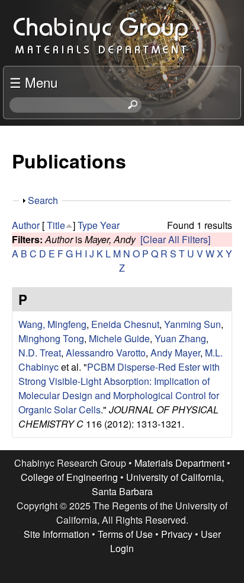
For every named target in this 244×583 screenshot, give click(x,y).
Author (26, 225)
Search (43, 200)
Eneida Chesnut (125, 324)
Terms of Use (125, 534)
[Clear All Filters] (175, 239)
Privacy (176, 534)
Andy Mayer (175, 352)
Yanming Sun (192, 324)
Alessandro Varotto (106, 352)
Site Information (56, 534)
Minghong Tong (51, 338)
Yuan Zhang (180, 338)
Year (110, 225)
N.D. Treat (39, 352)
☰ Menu (33, 81)
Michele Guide (119, 338)
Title (56, 225)
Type (88, 225)
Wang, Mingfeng (52, 324)
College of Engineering (69, 477)
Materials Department (179, 463)
